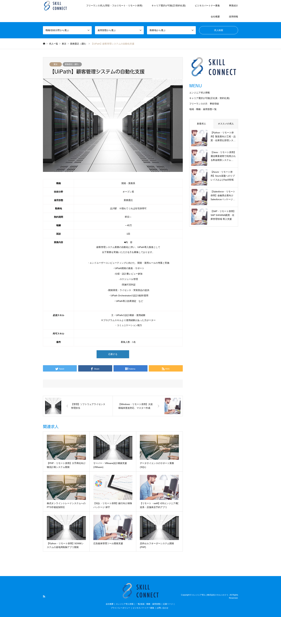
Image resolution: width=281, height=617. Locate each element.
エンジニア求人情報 (199, 92)
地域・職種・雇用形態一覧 (203, 109)
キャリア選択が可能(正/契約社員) (169, 5)
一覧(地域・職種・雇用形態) (148, 604)
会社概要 (215, 16)
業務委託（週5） (72, 64)
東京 (56, 64)
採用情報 (233, 16)
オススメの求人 (226, 123)
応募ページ (168, 604)
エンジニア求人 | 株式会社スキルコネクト (210, 595)
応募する (112, 354)
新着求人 (201, 123)
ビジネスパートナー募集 (207, 5)
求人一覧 (53, 43)
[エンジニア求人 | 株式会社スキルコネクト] (55, 5)
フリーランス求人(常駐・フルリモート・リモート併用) (114, 5)
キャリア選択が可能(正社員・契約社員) (209, 98)
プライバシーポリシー (120, 608)
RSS (44, 596)
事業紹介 (233, 5)
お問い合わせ (162, 608)
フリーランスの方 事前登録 (204, 103)
